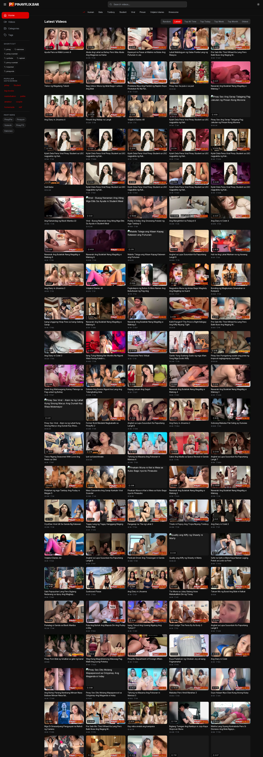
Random (167, 21)
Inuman (91, 12)
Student (122, 12)
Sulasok (8, 125)
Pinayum (21, 119)
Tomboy (111, 12)
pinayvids (10, 71)
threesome (173, 12)
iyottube (9, 58)
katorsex (20, 49)
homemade (9, 107)
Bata (101, 12)
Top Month (233, 21)
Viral (133, 12)
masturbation (10, 96)
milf (20, 107)
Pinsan (143, 12)
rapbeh (22, 58)
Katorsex (9, 131)
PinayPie (8, 119)
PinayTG (20, 125)
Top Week (219, 21)
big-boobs (9, 91)
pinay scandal (12, 54)
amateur (8, 102)
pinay (8, 49)
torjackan (10, 67)
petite (22, 96)
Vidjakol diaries (157, 12)
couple (19, 102)
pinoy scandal (12, 63)
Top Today (205, 21)
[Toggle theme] (258, 4)
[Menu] (5, 4)
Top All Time (190, 21)
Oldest (245, 21)
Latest (178, 21)
